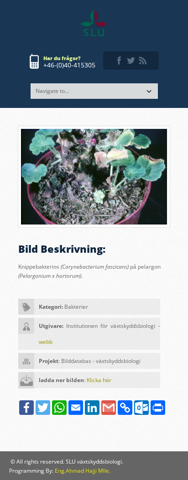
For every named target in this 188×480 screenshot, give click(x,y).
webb (45, 342)
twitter (131, 60)
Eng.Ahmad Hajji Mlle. (82, 471)
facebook (119, 60)
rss (143, 60)
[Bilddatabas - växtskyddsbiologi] (94, 22)
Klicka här (99, 380)
